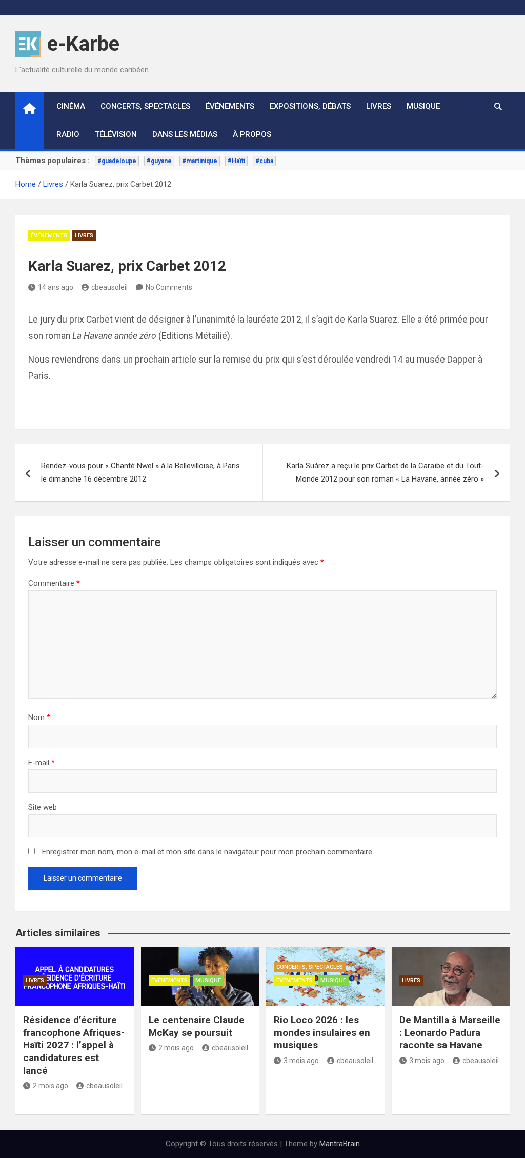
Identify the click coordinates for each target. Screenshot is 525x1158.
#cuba (264, 161)
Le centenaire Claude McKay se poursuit (197, 1026)
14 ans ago (55, 287)
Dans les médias (184, 134)
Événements (230, 106)
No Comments (169, 287)
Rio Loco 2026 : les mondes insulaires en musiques (322, 1032)
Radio (67, 134)
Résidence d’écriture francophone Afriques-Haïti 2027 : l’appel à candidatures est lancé (74, 1045)
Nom (39, 717)
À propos (252, 134)
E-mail (41, 762)
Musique (423, 106)
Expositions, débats (310, 106)
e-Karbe (83, 44)
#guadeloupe (116, 161)
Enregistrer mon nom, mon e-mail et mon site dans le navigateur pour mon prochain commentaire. (208, 851)
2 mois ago (50, 1086)
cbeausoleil (109, 287)
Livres (378, 106)
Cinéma (70, 106)
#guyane (159, 161)
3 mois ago (301, 1060)
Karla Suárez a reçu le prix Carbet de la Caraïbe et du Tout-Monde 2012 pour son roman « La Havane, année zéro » (385, 472)
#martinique (199, 161)
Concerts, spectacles (145, 106)
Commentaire (54, 583)
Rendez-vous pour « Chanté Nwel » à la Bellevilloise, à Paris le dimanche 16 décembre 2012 (140, 472)
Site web (42, 807)
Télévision (116, 134)
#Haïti (236, 161)
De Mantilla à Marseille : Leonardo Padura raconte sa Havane (449, 1032)
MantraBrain (339, 1143)
